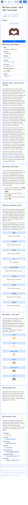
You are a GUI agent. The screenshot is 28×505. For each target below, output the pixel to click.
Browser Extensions (6, 475)
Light (14, 343)
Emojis (9, 14)
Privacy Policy (17, 475)
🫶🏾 (14, 370)
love (10, 57)
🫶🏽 (14, 362)
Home (5, 14)
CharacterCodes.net (13, 472)
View (10, 76)
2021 (5, 66)
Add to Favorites (14, 23)
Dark (14, 375)
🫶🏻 (14, 346)
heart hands (6, 57)
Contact (12, 475)
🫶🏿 (14, 379)
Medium (14, 359)
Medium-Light (14, 351)
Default (14, 334)
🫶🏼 (14, 354)
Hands (12, 62)
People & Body (15, 14)
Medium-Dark (14, 367)
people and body (10, 156)
